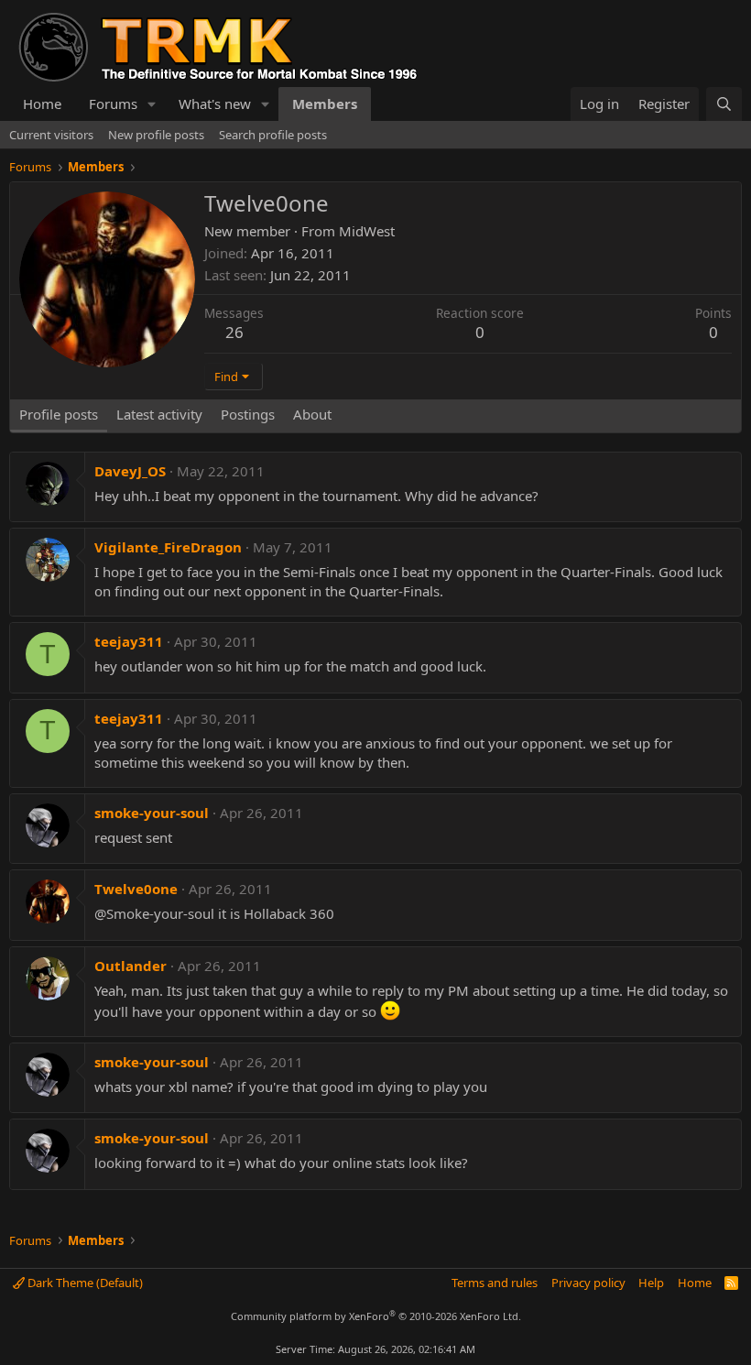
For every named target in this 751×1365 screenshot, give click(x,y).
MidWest (367, 231)
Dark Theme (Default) (84, 1282)
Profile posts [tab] (58, 414)
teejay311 (128, 641)
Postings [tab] (248, 414)
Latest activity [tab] (159, 414)
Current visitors (51, 134)
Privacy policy (588, 1282)
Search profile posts (273, 134)
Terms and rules (495, 1282)
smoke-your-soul (151, 812)
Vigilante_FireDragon (168, 547)
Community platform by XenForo (376, 1316)
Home (42, 103)
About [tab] (312, 414)
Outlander (130, 965)
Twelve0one (136, 888)
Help (651, 1282)
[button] (152, 104)
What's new (215, 103)
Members (324, 103)
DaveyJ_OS (130, 471)
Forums (113, 103)
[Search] (724, 104)
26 (234, 332)
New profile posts (156, 134)
